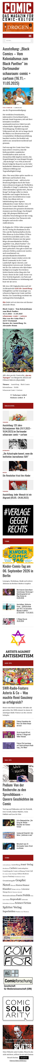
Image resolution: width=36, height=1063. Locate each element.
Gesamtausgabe (9, 880)
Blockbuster (6, 868)
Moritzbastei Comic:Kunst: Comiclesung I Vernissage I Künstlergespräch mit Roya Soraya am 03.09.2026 (25, 594)
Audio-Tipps (8, 663)
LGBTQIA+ (18, 889)
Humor (26, 885)
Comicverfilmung (19, 871)
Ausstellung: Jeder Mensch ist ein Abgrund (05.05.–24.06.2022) (17, 496)
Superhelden (9, 911)
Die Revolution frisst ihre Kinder (16, 475)
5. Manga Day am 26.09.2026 (22, 620)
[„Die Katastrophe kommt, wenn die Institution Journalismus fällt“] (18, 448)
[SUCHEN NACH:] (18, 40)
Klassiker (7, 888)
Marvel (10, 892)
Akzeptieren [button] (23, 1058)
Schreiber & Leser (9, 903)
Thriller (18, 912)
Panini (19, 895)
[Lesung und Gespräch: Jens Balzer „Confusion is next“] (9, 837)
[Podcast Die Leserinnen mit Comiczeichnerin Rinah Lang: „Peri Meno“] (9, 747)
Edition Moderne (23, 874)
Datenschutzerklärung (18, 1061)
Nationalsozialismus (9, 896)
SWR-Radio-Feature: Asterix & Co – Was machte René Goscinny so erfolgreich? (17, 694)
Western (26, 912)
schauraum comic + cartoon (12, 390)
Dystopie (14, 874)
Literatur (25, 889)
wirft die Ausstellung (23, 288)
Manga (5, 892)
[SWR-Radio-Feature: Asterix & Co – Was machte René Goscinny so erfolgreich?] (18, 684)
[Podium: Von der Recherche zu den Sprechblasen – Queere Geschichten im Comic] (18, 781)
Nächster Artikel (16, 398)
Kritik (5, 472)
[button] (18, 27)
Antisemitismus (7, 865)
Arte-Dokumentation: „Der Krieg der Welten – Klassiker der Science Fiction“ (25, 823)
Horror (19, 885)
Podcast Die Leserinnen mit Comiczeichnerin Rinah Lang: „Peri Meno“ (25, 745)
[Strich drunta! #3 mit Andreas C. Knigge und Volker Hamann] (9, 737)
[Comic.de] (18, 11)
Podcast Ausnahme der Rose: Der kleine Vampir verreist (24, 723)
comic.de (9, 107)
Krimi (13, 889)
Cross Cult (29, 871)
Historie (13, 885)
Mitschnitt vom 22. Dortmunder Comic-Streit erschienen (25, 846)
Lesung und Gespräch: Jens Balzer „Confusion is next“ (25, 834)
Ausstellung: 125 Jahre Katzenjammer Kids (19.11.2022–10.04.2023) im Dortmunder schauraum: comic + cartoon (17, 429)
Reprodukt (15, 899)
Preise (31, 895)
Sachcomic (25, 899)
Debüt (10, 874)
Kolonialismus (7, 387)
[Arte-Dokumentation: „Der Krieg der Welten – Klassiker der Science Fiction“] (9, 825)
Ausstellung (15, 384)
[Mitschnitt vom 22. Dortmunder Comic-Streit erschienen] (9, 848)
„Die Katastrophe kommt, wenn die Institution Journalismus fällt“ (18, 455)
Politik (16, 387)
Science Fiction (23, 902)
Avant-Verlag (26, 864)
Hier (4, 302)
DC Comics (5, 874)
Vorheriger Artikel (19, 395)
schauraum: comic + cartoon (15, 316)
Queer (4, 899)
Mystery (15, 892)
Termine (5, 422)
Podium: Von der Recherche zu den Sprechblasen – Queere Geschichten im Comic (18, 794)
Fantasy (11, 876)
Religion (8, 899)
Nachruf (20, 892)
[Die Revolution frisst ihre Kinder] (18, 470)
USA (22, 911)
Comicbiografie (8, 871)
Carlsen (13, 868)
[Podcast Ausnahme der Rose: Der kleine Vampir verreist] (9, 726)
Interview (6, 450)
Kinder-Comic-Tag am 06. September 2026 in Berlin (18, 570)
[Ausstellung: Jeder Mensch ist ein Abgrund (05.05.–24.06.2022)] (18, 489)
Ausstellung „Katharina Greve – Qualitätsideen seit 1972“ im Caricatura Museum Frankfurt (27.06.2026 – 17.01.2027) (25, 608)
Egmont (5, 876)
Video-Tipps (8, 760)
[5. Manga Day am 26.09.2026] (9, 623)
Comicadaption (22, 868)
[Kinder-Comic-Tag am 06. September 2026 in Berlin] (18, 562)
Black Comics (25, 384)
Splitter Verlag (12, 907)
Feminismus (18, 876)
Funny (23, 876)
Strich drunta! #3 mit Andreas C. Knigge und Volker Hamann (23, 734)
